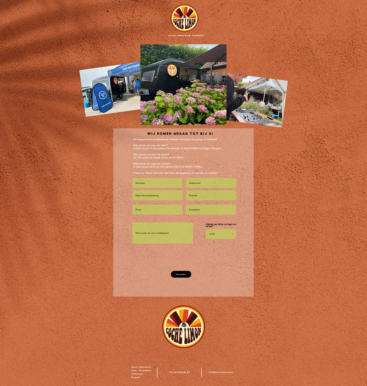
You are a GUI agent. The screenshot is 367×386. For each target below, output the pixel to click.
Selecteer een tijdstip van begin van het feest (221, 225)
